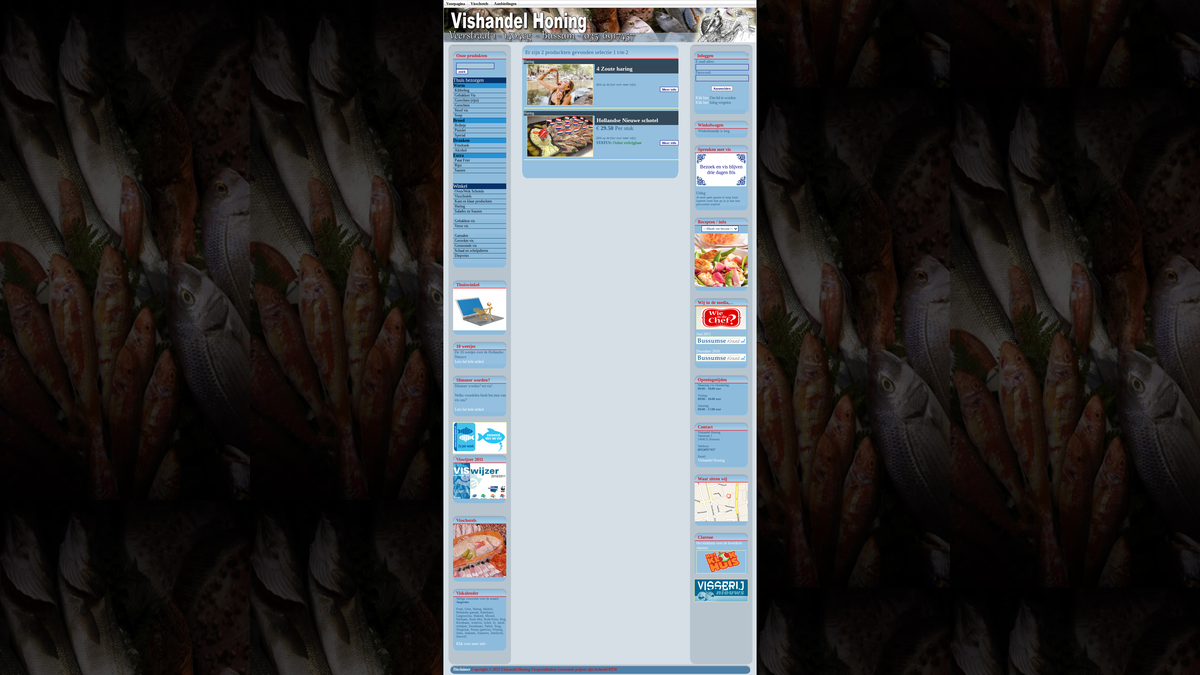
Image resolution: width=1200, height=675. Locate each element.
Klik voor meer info (471, 644)
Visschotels (479, 4)
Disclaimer (461, 669)
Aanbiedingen (505, 4)
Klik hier (702, 98)
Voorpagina (455, 4)
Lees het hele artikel (469, 361)
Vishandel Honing (711, 460)
